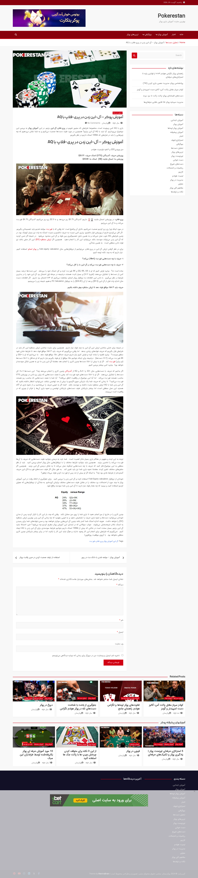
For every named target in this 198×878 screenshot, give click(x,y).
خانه (181, 34)
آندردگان (68, 371)
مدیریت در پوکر (176, 180)
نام (121, 620)
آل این (115, 541)
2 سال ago (46, 709)
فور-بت (49, 229)
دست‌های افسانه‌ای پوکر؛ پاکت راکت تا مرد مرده (163, 95)
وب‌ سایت (119, 643)
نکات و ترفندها (177, 191)
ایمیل (120, 632)
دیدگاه (119, 584)
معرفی (180, 183)
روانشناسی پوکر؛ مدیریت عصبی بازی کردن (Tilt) (163, 83)
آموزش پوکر (163, 34)
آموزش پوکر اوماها (175, 128)
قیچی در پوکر (133, 751)
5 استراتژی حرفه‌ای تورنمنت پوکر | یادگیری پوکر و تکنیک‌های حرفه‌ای (165, 753)
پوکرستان (105, 123)
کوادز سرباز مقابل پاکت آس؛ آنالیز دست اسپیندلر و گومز (160, 89)
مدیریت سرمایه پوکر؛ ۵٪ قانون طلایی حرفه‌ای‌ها (163, 102)
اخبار (174, 34)
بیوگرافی (148, 34)
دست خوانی (178, 160)
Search (134, 55)
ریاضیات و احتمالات (175, 168)
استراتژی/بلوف (177, 140)
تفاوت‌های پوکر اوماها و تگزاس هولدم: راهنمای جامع (123, 707)
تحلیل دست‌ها (117, 113)
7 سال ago (117, 123)
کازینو (180, 172)
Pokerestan (171, 16)
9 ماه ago (177, 713)
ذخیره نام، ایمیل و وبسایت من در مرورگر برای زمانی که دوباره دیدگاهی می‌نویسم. (85, 655)
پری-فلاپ (99, 541)
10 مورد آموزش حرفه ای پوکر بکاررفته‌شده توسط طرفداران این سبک (36, 754)
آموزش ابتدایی (177, 120)
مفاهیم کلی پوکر (176, 188)
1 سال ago (133, 713)
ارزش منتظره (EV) (43, 239)
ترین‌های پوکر (132, 34)
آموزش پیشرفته (176, 132)
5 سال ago (90, 762)
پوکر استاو (32, 249)
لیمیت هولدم (177, 176)
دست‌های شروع (176, 164)
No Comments (94, 123)
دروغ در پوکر (46, 705)
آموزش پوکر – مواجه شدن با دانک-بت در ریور (100, 557)
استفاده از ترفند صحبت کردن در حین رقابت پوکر (40, 557)
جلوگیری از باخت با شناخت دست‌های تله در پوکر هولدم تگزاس (78, 707)
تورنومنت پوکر (177, 156)
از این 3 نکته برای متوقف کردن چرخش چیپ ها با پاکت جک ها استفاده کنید (79, 754)
